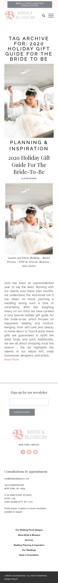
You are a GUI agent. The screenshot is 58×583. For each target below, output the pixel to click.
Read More (11, 359)
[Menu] (49, 15)
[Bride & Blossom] (29, 435)
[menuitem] (30, 4)
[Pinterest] (35, 452)
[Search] (42, 15)
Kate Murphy (30, 178)
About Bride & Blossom (29, 534)
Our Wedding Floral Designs (29, 529)
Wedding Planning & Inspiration (29, 545)
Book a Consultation (29, 554)
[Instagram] (29, 452)
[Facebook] (23, 452)
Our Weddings (29, 549)
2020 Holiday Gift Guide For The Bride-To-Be (29, 164)
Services (29, 539)
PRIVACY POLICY (11, 579)
